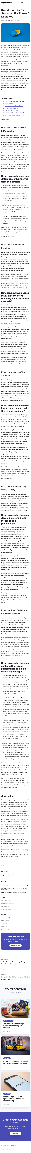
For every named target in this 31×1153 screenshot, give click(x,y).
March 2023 (5, 929)
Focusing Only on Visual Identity (14, 113)
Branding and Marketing (13, 866)
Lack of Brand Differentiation (14, 106)
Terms (8, 1149)
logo (8, 263)
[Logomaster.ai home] (6, 3)
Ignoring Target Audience (12, 110)
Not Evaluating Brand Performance (15, 115)
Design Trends (5, 906)
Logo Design (5, 900)
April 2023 (4, 926)
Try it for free (15, 1133)
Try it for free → (15, 945)
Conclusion (6, 119)
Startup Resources (7, 909)
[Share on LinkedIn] (13, 875)
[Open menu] (28, 2)
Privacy (3, 1149)
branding (4, 496)
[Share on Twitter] (3, 875)
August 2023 (5, 920)
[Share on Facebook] (8, 875)
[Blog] (3, 969)
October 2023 (5, 917)
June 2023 (5, 923)
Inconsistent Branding (11, 108)
